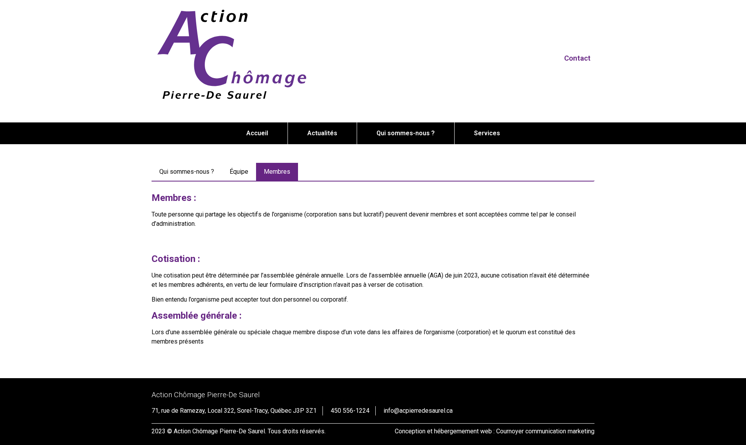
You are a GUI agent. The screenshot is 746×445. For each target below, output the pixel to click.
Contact (577, 58)
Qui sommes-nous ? (405, 133)
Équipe (239, 171)
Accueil (257, 133)
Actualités (322, 133)
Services (487, 133)
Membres (277, 171)
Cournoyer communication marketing (545, 431)
